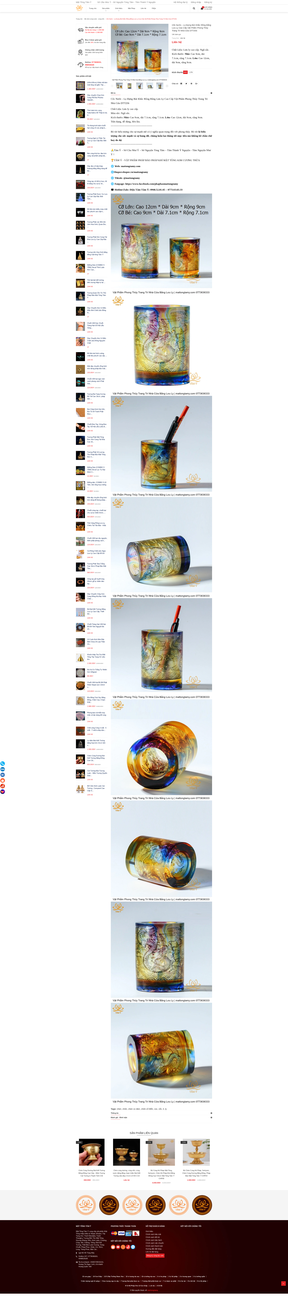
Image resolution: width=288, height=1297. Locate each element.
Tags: (114, 1109)
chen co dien (134, 1109)
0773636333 (96, 62)
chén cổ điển (147, 1109)
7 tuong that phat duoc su (130, 1281)
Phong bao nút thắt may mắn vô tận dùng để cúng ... (96, 715)
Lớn (191, 72)
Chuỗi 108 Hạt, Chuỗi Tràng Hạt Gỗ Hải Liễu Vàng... (95, 325)
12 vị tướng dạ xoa (148, 1276)
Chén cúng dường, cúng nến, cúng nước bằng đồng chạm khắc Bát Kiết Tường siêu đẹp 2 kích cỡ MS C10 (126, 1173)
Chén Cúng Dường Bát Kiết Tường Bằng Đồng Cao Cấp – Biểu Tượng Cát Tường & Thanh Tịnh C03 (92, 1173)
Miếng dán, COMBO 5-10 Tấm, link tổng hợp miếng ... (96, 484)
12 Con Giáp (97, 1276)
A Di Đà (159, 1286)
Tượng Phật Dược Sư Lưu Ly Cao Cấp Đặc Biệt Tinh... (97, 196)
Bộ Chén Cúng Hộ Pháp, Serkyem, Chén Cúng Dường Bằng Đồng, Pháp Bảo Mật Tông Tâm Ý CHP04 (196, 1173)
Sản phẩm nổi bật (83, 76)
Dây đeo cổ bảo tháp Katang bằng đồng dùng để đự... (97, 168)
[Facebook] (2, 775)
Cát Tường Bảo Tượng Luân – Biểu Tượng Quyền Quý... (97, 773)
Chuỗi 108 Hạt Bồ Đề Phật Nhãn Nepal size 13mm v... (97, 684)
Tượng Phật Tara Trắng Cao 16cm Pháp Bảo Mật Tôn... (96, 566)
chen (119, 1109)
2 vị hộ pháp (173, 1276)
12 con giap (86, 1276)
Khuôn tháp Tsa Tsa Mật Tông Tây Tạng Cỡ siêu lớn (96, 657)
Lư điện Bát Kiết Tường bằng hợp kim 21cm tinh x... (96, 743)
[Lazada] (2, 791)
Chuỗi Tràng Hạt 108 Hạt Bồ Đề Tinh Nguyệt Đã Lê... (96, 626)
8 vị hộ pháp (201, 1281)
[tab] (161, 93)
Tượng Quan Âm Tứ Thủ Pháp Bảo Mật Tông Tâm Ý (96, 295)
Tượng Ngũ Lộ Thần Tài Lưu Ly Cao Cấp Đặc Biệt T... (96, 140)
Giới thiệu (149, 1231)
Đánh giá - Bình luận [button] (119, 1117)
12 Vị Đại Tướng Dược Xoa (114, 1276)
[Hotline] (2, 763)
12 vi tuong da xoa (132, 1276)
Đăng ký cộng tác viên (155, 1256)
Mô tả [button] (113, 93)
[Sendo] (2, 786)
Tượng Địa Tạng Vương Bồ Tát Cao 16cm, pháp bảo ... (96, 396)
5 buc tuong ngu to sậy (110, 1281)
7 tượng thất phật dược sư (151, 1281)
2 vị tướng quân (199, 1276)
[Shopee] (2, 780)
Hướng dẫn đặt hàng (153, 1249)
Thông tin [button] (114, 1113)
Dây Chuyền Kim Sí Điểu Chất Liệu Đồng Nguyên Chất (96, 340)
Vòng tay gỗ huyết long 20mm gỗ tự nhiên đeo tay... (95, 581)
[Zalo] (2, 769)
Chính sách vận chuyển (155, 1243)
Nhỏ (185, 72)
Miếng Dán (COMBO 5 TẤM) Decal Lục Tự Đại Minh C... (96, 469)
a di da (152, 1286)
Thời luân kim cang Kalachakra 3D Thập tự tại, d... (97, 112)
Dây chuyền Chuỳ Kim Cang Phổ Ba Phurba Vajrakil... (95, 97)
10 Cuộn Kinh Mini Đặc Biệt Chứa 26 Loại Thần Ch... (96, 641)
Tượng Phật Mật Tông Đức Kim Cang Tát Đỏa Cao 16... (96, 439)
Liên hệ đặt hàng (152, 1252)
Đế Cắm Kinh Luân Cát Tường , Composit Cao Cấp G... (96, 788)
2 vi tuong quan (185, 1276)
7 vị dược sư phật (169, 1281)
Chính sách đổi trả (153, 1237)
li (163, 1109)
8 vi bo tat (182, 1281)
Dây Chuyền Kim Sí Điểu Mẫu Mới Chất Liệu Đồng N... (96, 310)
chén (125, 1109)
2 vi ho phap (161, 1276)
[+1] (197, 84)
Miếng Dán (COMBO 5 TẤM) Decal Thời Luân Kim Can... (95, 267)
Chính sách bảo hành (154, 1240)
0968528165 (89, 65)
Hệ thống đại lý (181, 2)
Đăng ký (208, 2)
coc (156, 1109)
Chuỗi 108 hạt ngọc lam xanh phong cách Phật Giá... (96, 381)
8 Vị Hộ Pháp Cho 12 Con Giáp (136, 1286)
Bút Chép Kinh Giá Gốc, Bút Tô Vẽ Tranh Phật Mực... (96, 411)
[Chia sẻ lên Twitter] (186, 84)
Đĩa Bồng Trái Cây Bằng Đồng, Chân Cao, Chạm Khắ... (96, 699)
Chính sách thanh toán (154, 1246)
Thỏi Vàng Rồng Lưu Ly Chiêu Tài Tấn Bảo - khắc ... (96, 525)
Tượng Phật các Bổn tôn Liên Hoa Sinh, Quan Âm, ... (96, 224)
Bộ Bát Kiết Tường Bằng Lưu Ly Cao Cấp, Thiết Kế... (96, 611)
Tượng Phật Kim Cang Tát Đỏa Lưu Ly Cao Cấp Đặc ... (97, 239)
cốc (160, 1109)
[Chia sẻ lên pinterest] (191, 84)
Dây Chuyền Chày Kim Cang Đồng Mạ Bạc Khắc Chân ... (96, 596)
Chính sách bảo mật (153, 1234)
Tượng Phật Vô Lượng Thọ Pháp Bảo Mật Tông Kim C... (96, 454)
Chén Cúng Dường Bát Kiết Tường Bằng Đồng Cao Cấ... (96, 758)
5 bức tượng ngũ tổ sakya (90, 1281)
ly (166, 1109)
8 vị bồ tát (191, 1281)
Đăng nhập (196, 2)
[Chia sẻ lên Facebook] (181, 84)
